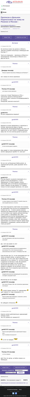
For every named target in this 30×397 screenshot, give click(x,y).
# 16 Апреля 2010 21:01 (6, 160)
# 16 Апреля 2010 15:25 (6, 85)
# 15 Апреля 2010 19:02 (6, 46)
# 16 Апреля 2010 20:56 (6, 122)
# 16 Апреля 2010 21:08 (6, 174)
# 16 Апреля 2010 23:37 (6, 195)
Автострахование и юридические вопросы (10, 26)
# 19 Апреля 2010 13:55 (6, 325)
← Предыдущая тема (6, 28)
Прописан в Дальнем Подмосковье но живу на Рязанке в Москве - (12, 19)
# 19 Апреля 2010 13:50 (6, 311)
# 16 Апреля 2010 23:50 (6, 232)
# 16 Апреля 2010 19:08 (6, 110)
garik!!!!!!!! (15, 82)
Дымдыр (15, 43)
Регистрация (6, 6)
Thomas (14, 63)
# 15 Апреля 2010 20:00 (6, 66)
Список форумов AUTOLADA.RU (8, 25)
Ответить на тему (21, 37)
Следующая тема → (16, 28)
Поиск (20, 389)
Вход (4, 9)
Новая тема (7, 37)
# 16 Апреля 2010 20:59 (6, 140)
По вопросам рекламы (12, 389)
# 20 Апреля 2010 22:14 (6, 348)
